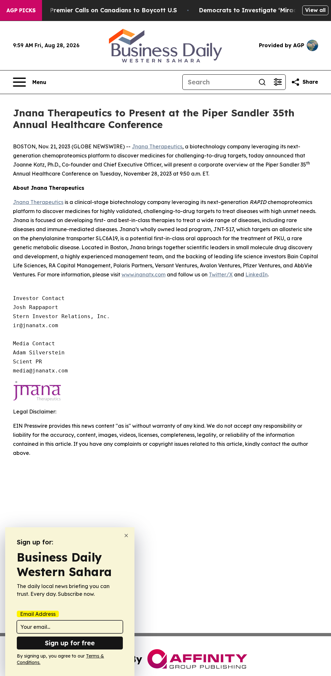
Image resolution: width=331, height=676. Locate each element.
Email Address (38, 614)
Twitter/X (221, 274)
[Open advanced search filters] (277, 82)
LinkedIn (256, 274)
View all (315, 10)
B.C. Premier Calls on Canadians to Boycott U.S (107, 10)
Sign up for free (70, 643)
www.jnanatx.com (144, 274)
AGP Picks (21, 10)
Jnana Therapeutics (157, 146)
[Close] (126, 535)
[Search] (262, 82)
